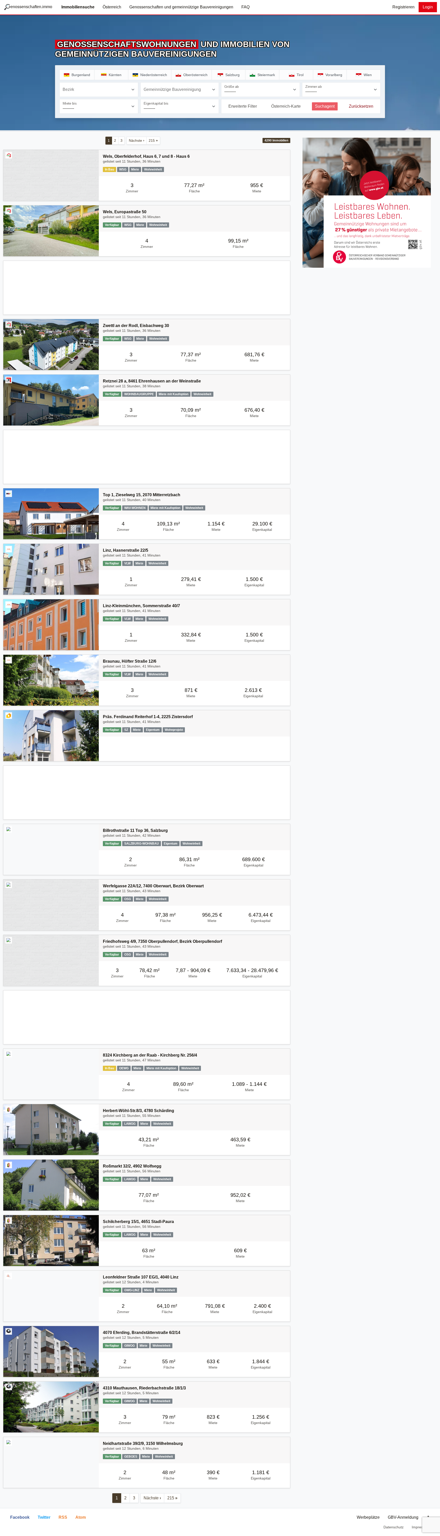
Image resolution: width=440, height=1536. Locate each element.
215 (153, 140)
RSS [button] (63, 1517)
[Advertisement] (146, 288)
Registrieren (403, 7)
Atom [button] (80, 1517)
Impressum (421, 1527)
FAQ (245, 7)
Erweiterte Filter (242, 106)
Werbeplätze (368, 1517)
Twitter (44, 1517)
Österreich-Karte (286, 106)
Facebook (20, 1517)
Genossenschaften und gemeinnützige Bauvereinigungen (181, 7)
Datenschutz (393, 1527)
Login (428, 7)
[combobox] (98, 89)
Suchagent (325, 106)
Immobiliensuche (77, 7)
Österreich (112, 7)
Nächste (136, 140)
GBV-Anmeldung (403, 1517)
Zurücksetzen (361, 106)
